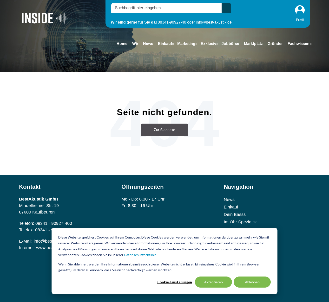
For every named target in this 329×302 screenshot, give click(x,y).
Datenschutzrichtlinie (140, 255)
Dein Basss (235, 214)
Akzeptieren (213, 282)
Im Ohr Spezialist (240, 222)
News (229, 199)
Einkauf (231, 207)
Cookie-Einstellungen (174, 282)
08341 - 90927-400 (53, 223)
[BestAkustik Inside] (45, 18)
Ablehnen (252, 282)
